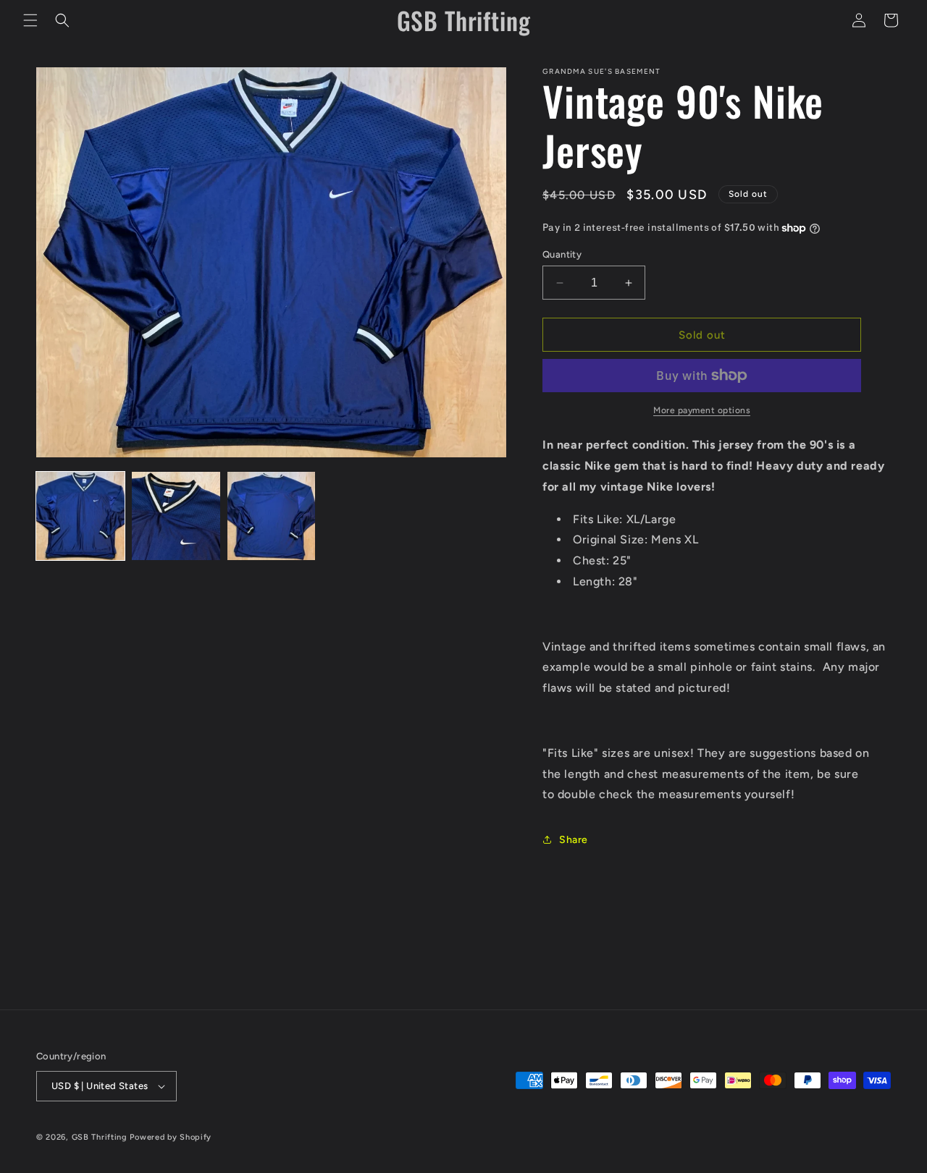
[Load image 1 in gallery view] (80, 516)
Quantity (562, 254)
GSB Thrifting (101, 1137)
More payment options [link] (701, 410)
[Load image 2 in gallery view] (176, 516)
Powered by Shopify (170, 1137)
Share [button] (573, 840)
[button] (30, 20)
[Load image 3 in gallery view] (271, 516)
